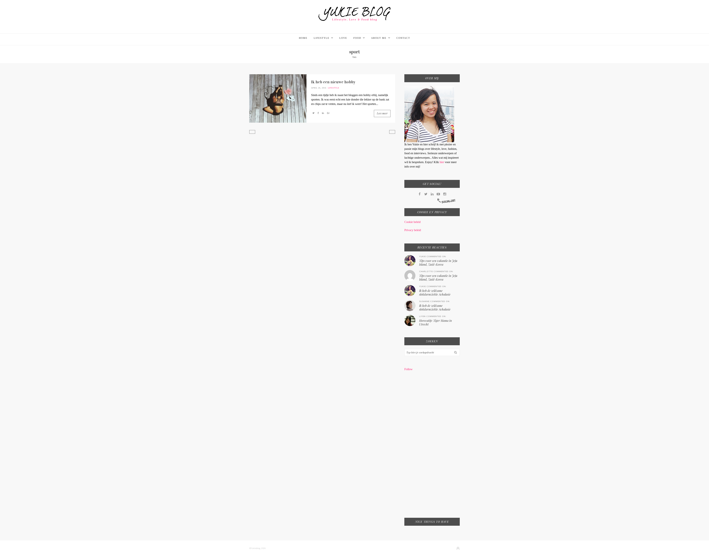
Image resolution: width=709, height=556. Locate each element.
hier (442, 162)
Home (303, 38)
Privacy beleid (412, 230)
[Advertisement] (432, 446)
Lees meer (382, 113)
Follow (408, 369)
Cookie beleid (412, 222)
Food (357, 38)
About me (378, 38)
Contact (403, 38)
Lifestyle (321, 38)
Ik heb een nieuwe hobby (333, 81)
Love (343, 38)
